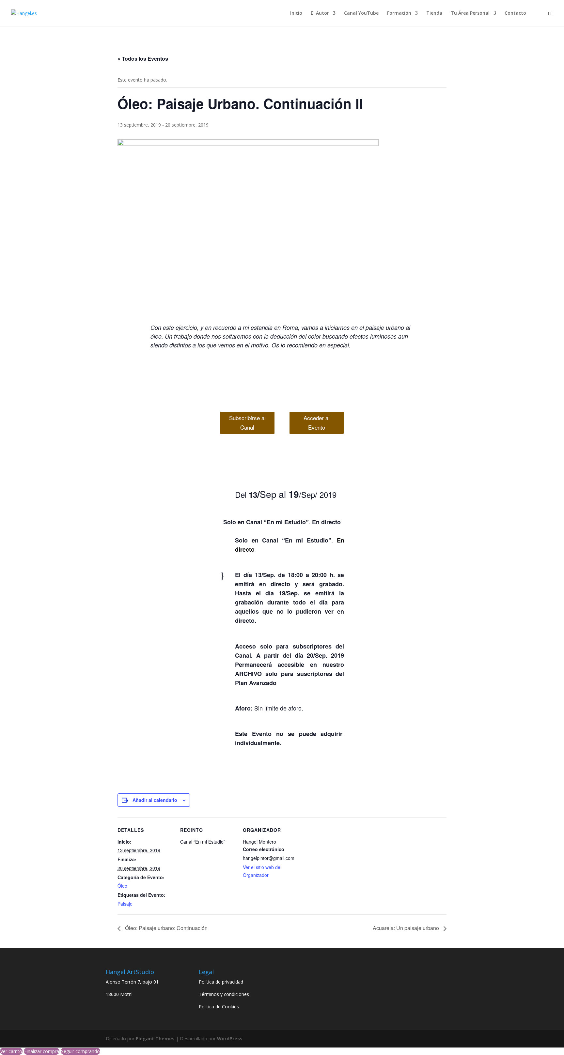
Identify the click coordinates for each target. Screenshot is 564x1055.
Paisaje (125, 903)
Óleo (122, 885)
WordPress (230, 1038)
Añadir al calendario (155, 800)
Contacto (515, 13)
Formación (399, 13)
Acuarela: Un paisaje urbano (406, 928)
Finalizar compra (41, 1051)
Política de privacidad (221, 982)
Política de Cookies (219, 1006)
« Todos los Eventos (143, 58)
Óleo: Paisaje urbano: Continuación (166, 928)
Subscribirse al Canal (247, 422)
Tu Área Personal (470, 13)
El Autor (320, 13)
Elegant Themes (155, 1038)
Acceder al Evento (317, 422)
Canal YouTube (361, 13)
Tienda (434, 13)
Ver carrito (11, 1051)
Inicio (296, 13)
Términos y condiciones (224, 994)
